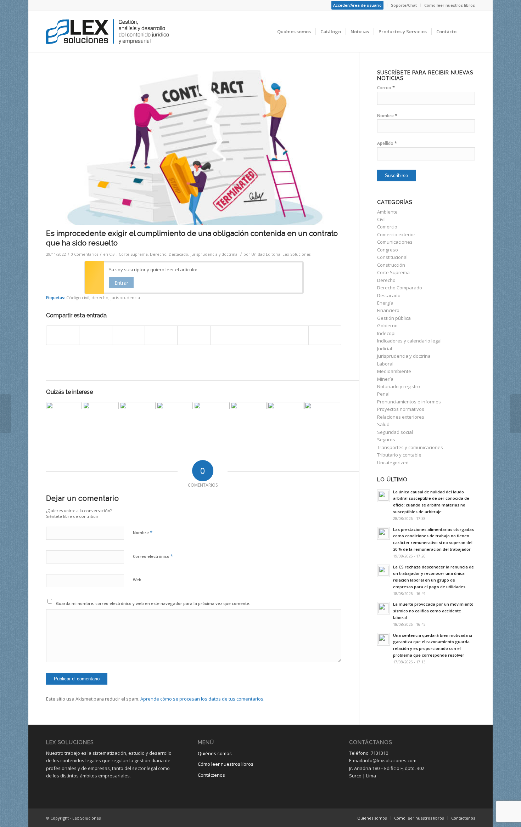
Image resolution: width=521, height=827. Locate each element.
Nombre (142, 532)
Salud (383, 424)
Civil (113, 254)
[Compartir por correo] (325, 335)
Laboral (385, 364)
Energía (385, 303)
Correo (386, 88)
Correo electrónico (153, 556)
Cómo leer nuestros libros (449, 5)
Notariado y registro (398, 386)
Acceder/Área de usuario (357, 5)
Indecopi (386, 333)
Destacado (178, 254)
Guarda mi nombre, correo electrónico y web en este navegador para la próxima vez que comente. (153, 603)
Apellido (387, 143)
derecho (99, 297)
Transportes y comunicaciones (410, 447)
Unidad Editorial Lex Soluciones (280, 254)
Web (137, 579)
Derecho (158, 254)
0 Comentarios (84, 254)
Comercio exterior (396, 234)
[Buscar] (468, 31)
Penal (383, 394)
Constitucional (392, 257)
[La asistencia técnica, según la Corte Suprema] (285, 420)
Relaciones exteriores (400, 417)
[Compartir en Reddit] (292, 335)
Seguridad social (395, 432)
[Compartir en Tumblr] (227, 335)
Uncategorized (393, 462)
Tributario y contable (399, 455)
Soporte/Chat (404, 5)
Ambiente (387, 212)
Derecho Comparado (399, 287)
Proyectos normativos (400, 409)
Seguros (386, 439)
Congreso (387, 250)
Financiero (388, 310)
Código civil (77, 297)
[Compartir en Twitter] (95, 335)
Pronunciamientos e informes (409, 401)
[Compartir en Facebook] (62, 335)
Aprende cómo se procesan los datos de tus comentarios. (202, 699)
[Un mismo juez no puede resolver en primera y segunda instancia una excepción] (101, 420)
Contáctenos (211, 775)
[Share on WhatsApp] (128, 335)
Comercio (387, 226)
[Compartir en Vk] (259, 335)
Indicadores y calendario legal (409, 341)
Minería (385, 379)
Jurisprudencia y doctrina (213, 254)
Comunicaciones (395, 242)
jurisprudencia (125, 297)
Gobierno (387, 325)
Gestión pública (394, 318)
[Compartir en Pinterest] (161, 335)
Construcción (391, 265)
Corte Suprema (133, 254)
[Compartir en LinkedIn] (194, 335)
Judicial (384, 348)
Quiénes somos (215, 753)
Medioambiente (394, 371)
